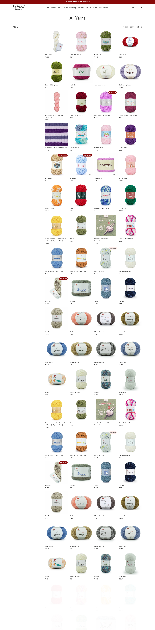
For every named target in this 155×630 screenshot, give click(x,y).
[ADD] (114, 234)
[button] (132, 27)
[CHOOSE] (65, 50)
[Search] (133, 8)
